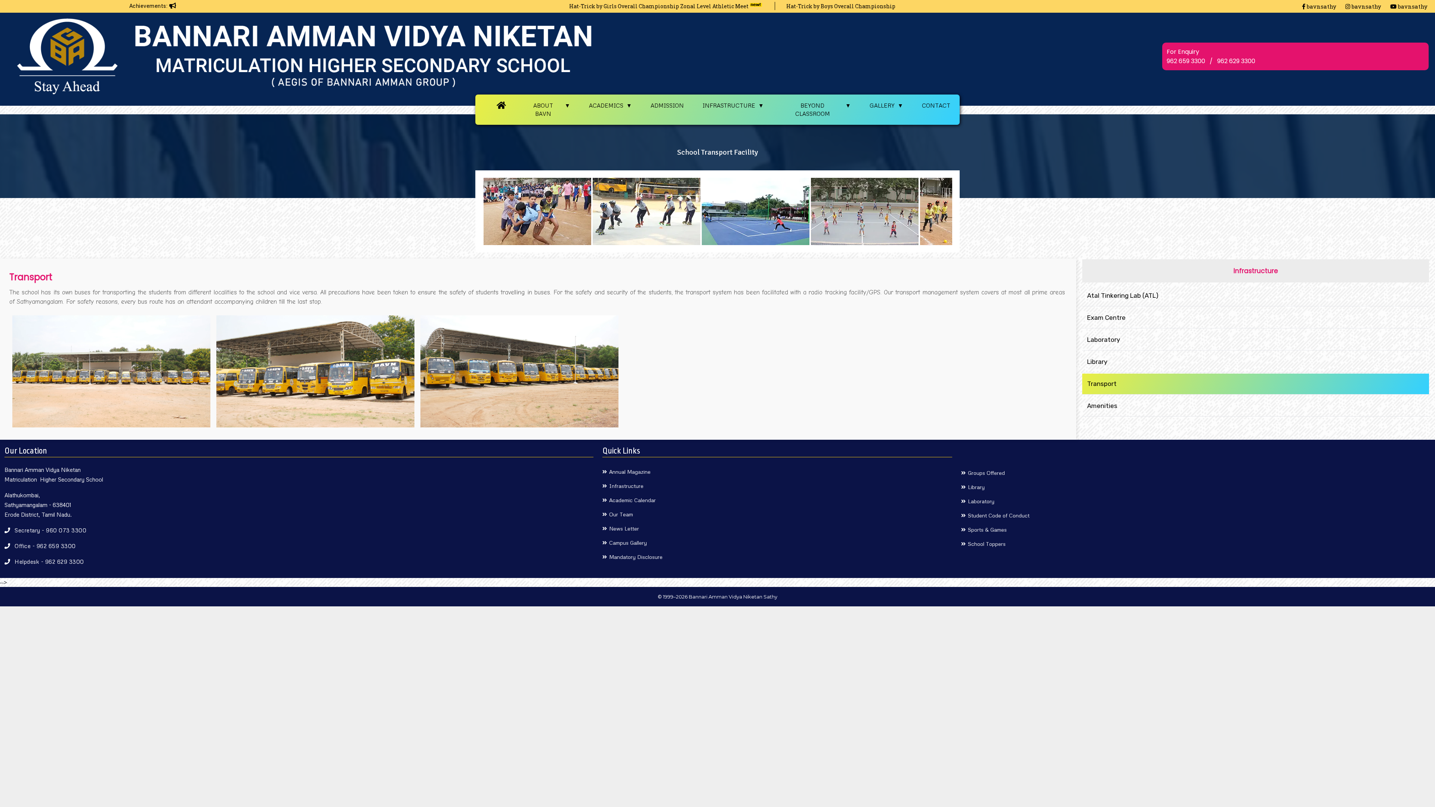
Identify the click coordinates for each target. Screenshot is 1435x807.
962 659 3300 (1186, 61)
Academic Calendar (632, 500)
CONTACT (936, 105)
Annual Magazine (630, 472)
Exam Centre (1106, 317)
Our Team (621, 514)
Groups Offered (986, 473)
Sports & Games (987, 529)
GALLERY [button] (882, 105)
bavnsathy (1320, 6)
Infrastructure (626, 486)
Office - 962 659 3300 (45, 545)
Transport (1102, 383)
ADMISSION (667, 105)
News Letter (624, 528)
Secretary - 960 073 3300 (50, 530)
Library (1097, 361)
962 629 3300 (1236, 61)
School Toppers (987, 544)
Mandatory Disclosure (636, 557)
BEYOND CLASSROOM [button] (812, 109)
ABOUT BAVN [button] (543, 109)
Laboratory (1103, 339)
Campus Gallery (628, 542)
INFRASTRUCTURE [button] (729, 105)
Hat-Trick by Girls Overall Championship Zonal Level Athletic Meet (594, 6)
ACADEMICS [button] (606, 105)
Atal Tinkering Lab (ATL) (1122, 295)
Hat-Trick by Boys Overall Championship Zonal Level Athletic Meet (811, 6)
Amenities (1102, 405)
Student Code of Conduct (999, 515)
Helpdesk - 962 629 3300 (49, 561)
